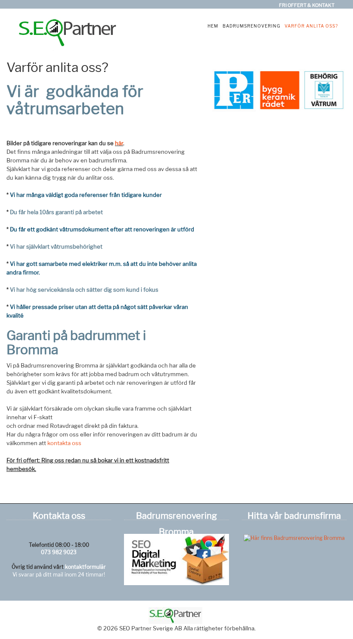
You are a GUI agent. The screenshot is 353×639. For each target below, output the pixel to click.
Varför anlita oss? (311, 25)
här (119, 143)
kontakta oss (64, 443)
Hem (212, 25)
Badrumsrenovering (251, 25)
